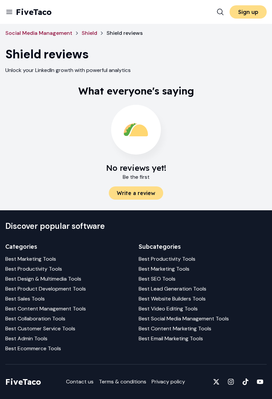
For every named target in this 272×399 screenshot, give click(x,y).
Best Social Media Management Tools (184, 318)
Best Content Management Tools (45, 308)
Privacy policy (168, 381)
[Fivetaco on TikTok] (245, 381)
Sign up (248, 12)
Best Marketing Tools (30, 258)
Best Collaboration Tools (35, 318)
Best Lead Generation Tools (172, 288)
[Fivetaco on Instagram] (231, 381)
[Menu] (9, 12)
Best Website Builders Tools (172, 298)
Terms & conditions (122, 381)
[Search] (220, 12)
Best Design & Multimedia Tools (43, 278)
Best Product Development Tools (45, 288)
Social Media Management (38, 33)
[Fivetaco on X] (216, 381)
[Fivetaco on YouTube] (260, 381)
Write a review (136, 193)
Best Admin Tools (26, 338)
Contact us (80, 381)
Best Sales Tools (25, 298)
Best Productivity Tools (33, 268)
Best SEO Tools (157, 278)
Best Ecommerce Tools (33, 348)
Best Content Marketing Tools (175, 328)
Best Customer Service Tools (40, 328)
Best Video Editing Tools (168, 308)
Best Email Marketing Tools (171, 338)
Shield (89, 33)
